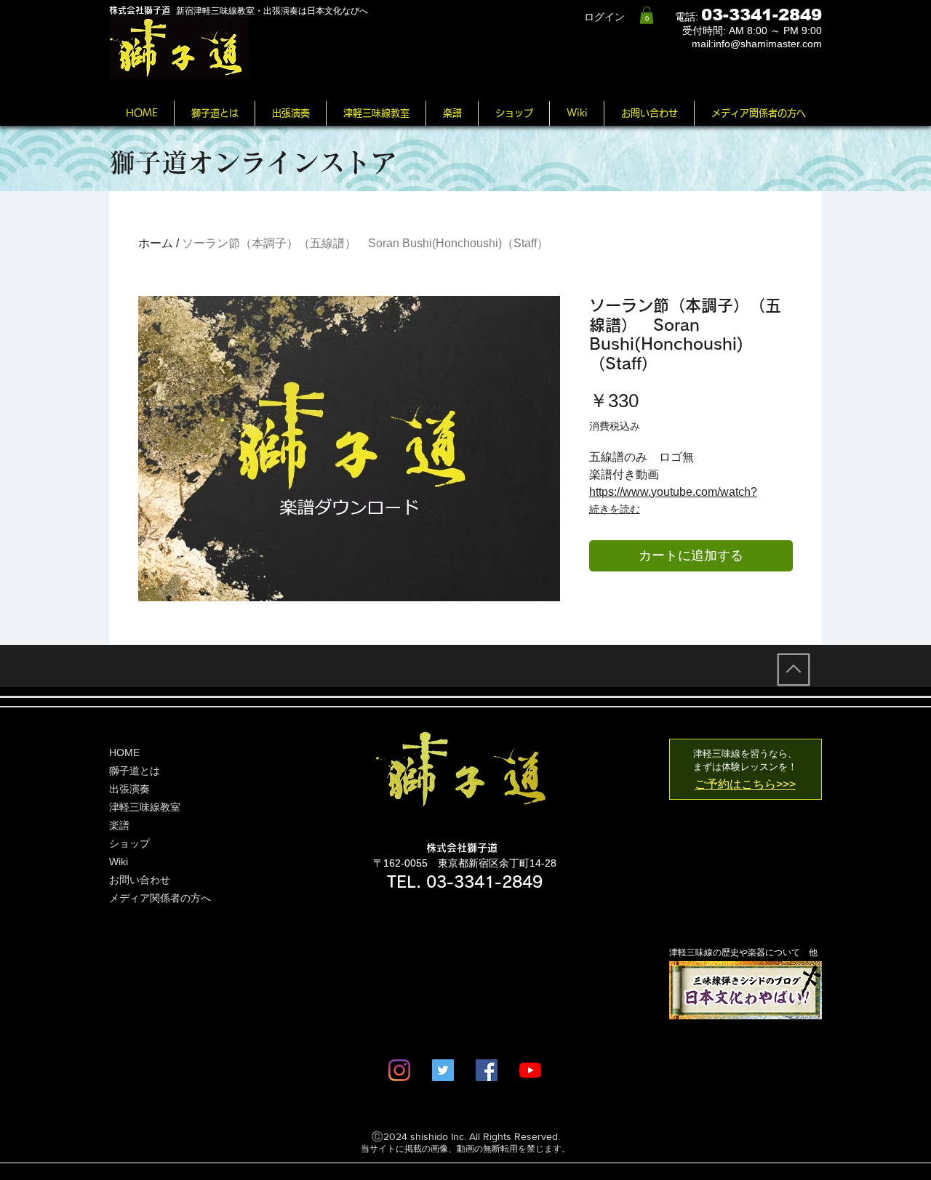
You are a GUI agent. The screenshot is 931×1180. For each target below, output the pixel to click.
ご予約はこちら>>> (745, 784)
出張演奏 (129, 789)
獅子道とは (134, 770)
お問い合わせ (139, 880)
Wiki (118, 861)
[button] (646, 15)
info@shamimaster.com (768, 43)
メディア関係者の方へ (160, 898)
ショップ (129, 843)
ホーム (155, 243)
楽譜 (119, 825)
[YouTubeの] (530, 1070)
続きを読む (614, 509)
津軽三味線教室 (144, 807)
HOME (124, 752)
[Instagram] (399, 1070)
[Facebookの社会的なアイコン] (487, 1070)
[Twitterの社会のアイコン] (443, 1070)
